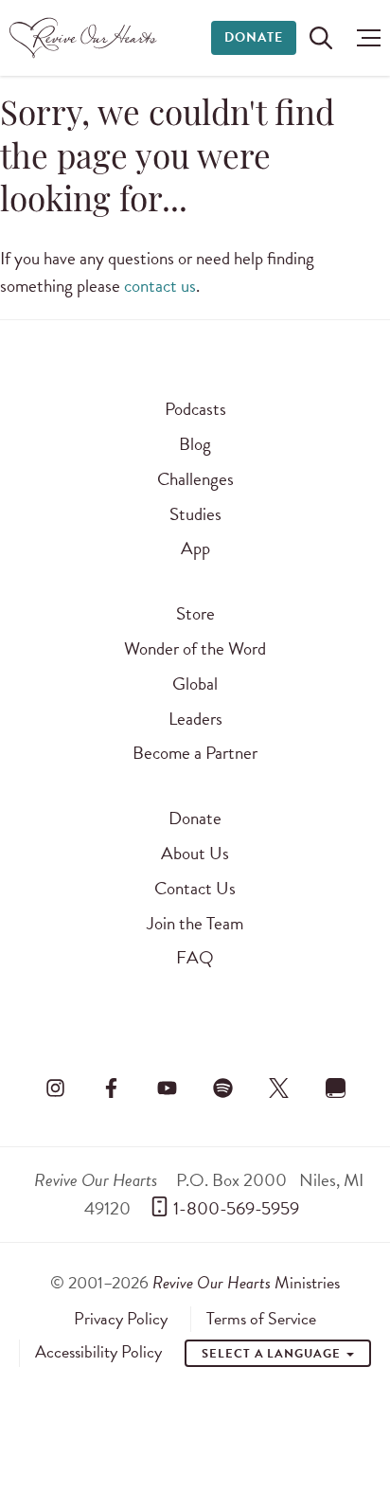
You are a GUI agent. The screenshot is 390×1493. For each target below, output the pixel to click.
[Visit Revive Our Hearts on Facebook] (111, 1087)
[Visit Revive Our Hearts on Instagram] (55, 1087)
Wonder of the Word (195, 648)
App (195, 548)
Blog (195, 444)
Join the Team (195, 923)
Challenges (195, 479)
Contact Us (195, 888)
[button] (364, 38)
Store (195, 613)
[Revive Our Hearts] (85, 37)
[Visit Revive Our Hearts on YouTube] (166, 1087)
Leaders (195, 718)
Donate (253, 37)
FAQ (195, 957)
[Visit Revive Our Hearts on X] (279, 1087)
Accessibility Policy (98, 1352)
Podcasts (195, 409)
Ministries (246, 1282)
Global (195, 683)
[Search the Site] (321, 38)
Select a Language (273, 1353)
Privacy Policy (121, 1318)
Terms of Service (261, 1318)
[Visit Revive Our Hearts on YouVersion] (335, 1087)
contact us (160, 285)
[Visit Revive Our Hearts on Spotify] (223, 1087)
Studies (195, 514)
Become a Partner (195, 752)
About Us (195, 853)
